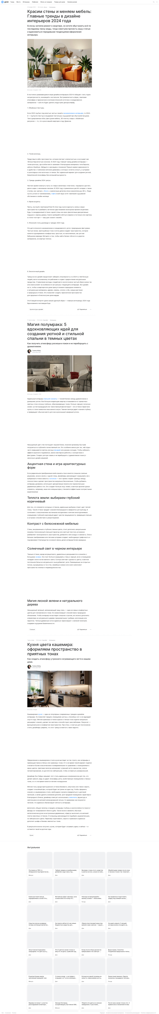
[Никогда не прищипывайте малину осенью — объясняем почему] (92, 891)
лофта (53, 194)
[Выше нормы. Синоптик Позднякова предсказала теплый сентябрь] (119, 944)
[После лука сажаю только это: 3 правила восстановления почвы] (119, 997)
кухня (40, 714)
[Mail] (2, 2)
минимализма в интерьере (73, 113)
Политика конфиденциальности (148, 1012)
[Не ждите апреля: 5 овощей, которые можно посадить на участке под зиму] (119, 917)
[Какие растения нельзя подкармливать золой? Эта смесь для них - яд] (39, 891)
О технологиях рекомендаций (132, 1012)
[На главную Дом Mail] (6, 2)
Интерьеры (52, 7)
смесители (73, 797)
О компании (8, 1012)
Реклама (14, 1012)
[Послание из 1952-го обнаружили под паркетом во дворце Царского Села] (39, 864)
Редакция (102, 1012)
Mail (3, 1012)
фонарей (57, 450)
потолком (52, 478)
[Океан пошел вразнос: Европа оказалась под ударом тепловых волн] (119, 970)
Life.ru (45, 7)
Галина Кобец (36, 350)
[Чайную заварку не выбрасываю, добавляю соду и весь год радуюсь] (66, 864)
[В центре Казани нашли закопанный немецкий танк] (39, 970)
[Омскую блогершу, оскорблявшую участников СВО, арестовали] (66, 997)
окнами (38, 557)
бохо (46, 191)
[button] (59, 63)
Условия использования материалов (115, 1012)
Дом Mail (45, 320)
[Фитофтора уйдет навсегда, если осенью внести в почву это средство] (66, 891)
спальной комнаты (50, 399)
